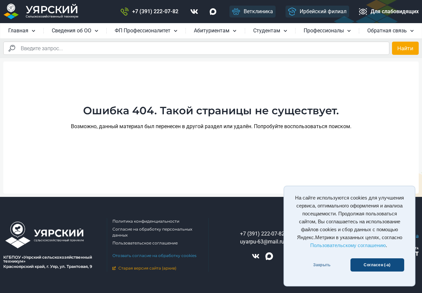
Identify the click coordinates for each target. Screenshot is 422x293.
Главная (18, 30)
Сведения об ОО (71, 30)
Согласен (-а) (377, 265)
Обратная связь (387, 30)
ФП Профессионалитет (142, 30)
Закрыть (321, 265)
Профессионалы (324, 30)
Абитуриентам (211, 30)
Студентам (266, 30)
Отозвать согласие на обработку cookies (154, 255)
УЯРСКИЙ (52, 9)
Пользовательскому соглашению (348, 245)
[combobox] (196, 48)
